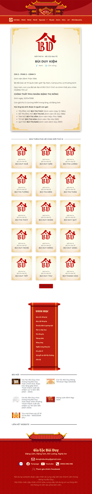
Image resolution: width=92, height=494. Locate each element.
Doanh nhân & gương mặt (44, 325)
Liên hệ (38, 359)
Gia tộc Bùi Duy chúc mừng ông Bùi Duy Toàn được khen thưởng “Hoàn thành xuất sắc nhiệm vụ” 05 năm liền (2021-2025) (32, 403)
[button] (46, 286)
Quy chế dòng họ (41, 321)
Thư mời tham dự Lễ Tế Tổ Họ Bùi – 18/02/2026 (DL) (31, 415)
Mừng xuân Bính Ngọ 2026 (65, 399)
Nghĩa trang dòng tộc (43, 346)
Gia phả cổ (39, 351)
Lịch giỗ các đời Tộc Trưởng (45, 355)
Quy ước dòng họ (41, 317)
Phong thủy (40, 338)
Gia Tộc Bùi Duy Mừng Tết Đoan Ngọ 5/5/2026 (66, 381)
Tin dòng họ (40, 334)
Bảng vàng (39, 342)
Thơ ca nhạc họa (41, 329)
